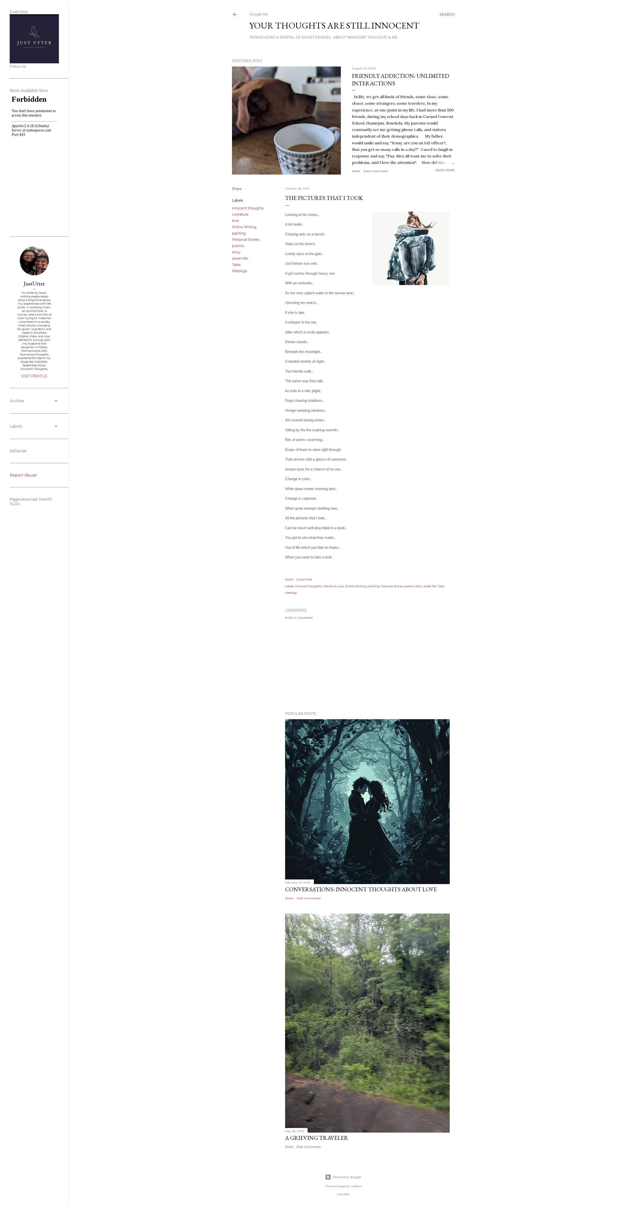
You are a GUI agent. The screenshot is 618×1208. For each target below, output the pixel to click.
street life (240, 258)
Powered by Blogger (347, 1177)
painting (239, 233)
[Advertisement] (367, 665)
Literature (240, 214)
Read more (445, 170)
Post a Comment (376, 171)
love (235, 221)
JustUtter (34, 283)
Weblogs (239, 271)
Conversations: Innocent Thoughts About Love (361, 889)
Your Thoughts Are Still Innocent (334, 25)
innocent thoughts (248, 208)
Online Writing (244, 227)
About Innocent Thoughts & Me (365, 37)
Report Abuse (23, 475)
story (236, 252)
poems (238, 246)
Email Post (304, 579)
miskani (356, 1186)
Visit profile (34, 376)
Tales (236, 265)
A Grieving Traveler (316, 1138)
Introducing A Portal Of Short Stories (290, 37)
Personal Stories (245, 239)
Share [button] (356, 171)
